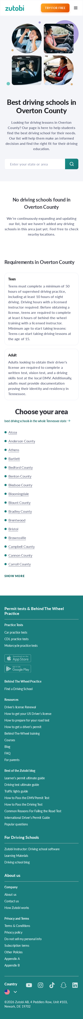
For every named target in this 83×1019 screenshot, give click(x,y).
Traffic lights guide (16, 791)
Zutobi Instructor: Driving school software (32, 849)
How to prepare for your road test (26, 720)
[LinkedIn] (75, 985)
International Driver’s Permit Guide (27, 817)
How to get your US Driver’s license (27, 714)
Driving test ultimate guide (21, 785)
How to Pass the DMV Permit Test (26, 798)
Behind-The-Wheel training (22, 733)
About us (10, 894)
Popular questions (16, 824)
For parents (11, 760)
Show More (14, 576)
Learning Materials (16, 855)
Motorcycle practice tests (21, 645)
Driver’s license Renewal (20, 707)
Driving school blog (16, 862)
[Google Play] (41, 668)
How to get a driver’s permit (22, 727)
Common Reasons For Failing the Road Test (32, 811)
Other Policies (13, 952)
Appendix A (12, 959)
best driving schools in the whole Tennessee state (35, 421)
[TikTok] (52, 985)
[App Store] (41, 658)
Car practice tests (15, 632)
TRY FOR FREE (55, 8)
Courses (9, 740)
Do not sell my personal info (22, 939)
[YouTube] (29, 985)
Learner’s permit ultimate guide (24, 778)
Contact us (11, 901)
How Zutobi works (16, 908)
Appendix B (12, 965)
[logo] (14, 8)
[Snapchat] (63, 985)
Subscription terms (16, 945)
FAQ (7, 753)
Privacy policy (13, 932)
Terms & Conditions (17, 926)
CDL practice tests (16, 639)
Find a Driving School (18, 689)
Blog (7, 746)
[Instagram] (40, 985)
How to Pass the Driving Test (23, 804)
